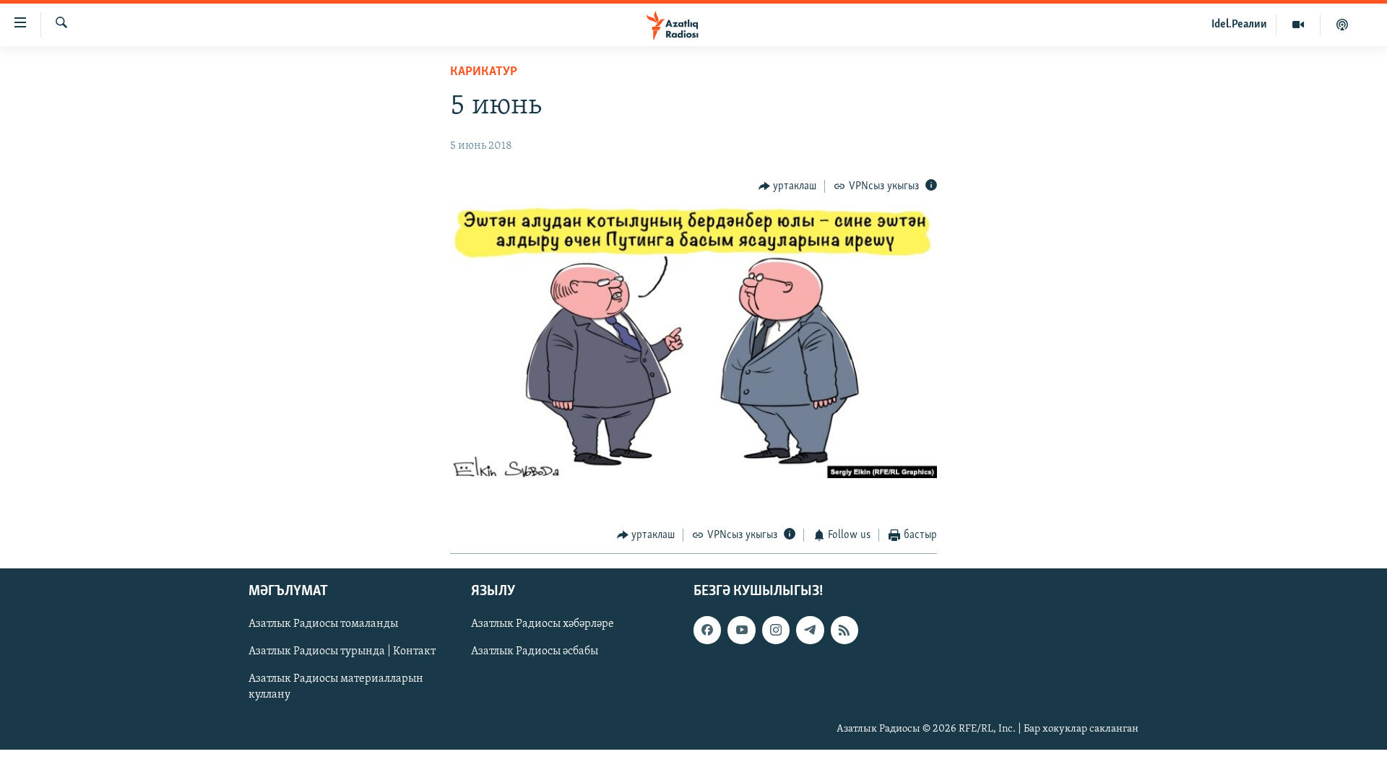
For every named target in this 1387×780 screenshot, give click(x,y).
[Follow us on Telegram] (810, 630)
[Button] (788, 186)
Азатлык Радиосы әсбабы (534, 651)
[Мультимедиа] (1298, 24)
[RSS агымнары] (844, 630)
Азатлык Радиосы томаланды (323, 624)
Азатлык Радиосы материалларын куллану (336, 687)
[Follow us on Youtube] (741, 630)
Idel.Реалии (1239, 24)
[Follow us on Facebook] (707, 630)
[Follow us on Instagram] (776, 630)
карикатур (483, 72)
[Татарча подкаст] (1342, 24)
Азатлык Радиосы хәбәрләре (542, 624)
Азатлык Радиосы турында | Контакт (342, 651)
